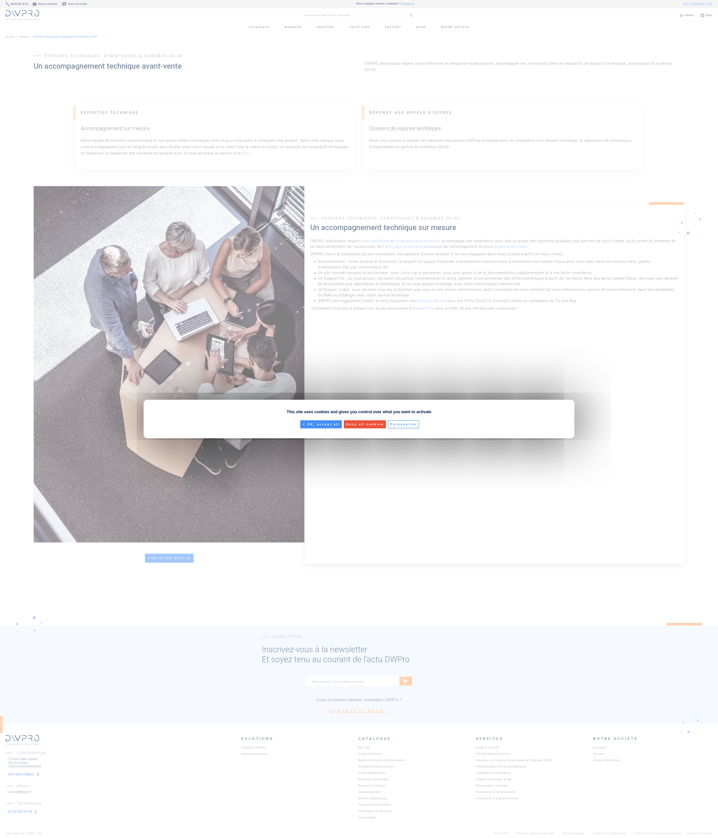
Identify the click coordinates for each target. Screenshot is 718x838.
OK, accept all (323, 424)
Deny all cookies (365, 424)
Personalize (403, 424)
